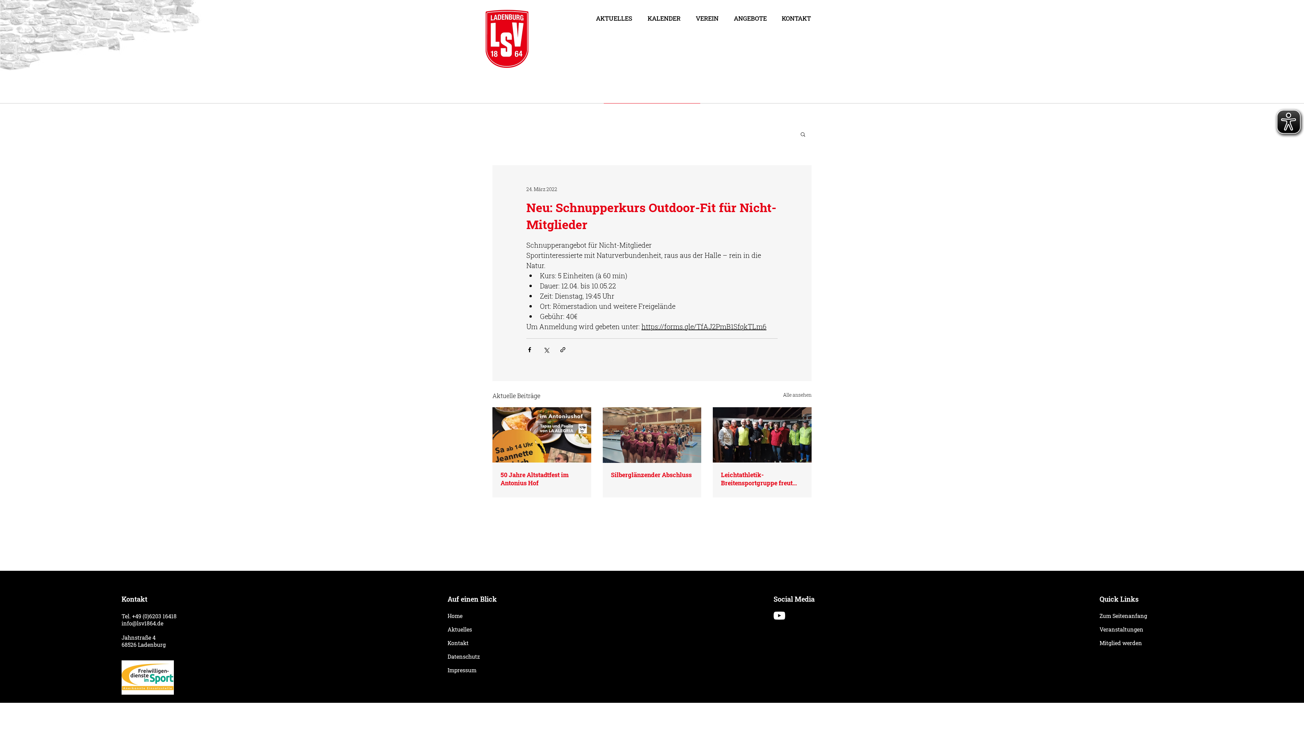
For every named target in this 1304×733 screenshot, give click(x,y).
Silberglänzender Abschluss (651, 475)
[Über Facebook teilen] (529, 349)
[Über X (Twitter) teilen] (546, 349)
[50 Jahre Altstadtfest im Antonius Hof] (541, 435)
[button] (707, 18)
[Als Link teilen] (563, 349)
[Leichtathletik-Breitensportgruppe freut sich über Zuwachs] (762, 435)
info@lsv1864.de (142, 623)
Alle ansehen (797, 395)
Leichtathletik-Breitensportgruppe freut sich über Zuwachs (757, 479)
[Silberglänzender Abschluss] (652, 435)
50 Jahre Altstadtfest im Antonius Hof (535, 479)
